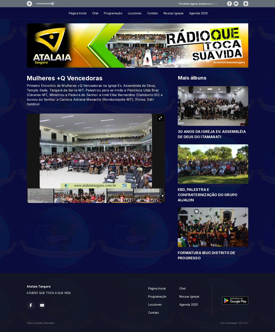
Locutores (135, 13)
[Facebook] (229, 3)
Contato (152, 13)
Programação (113, 13)
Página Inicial (78, 13)
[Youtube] (236, 3)
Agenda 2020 (198, 13)
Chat (95, 13)
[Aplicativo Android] (245, 3)
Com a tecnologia (228, 323)
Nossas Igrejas (174, 13)
